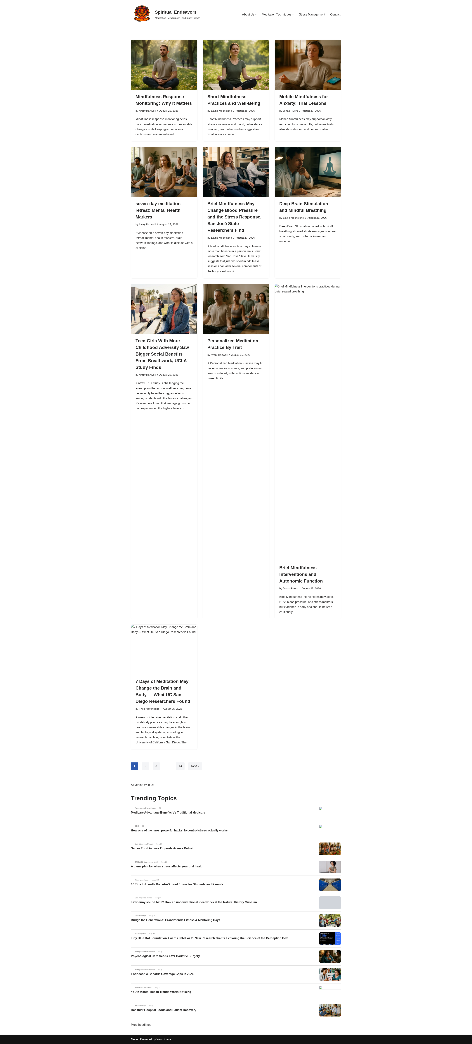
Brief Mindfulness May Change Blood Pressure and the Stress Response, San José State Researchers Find (234, 217)
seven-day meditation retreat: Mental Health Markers (158, 210)
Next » (195, 766)
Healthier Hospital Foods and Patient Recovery (163, 1010)
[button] (256, 14)
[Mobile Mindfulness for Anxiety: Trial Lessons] (308, 65)
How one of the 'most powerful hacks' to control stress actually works (179, 830)
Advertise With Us (142, 784)
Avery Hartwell (147, 110)
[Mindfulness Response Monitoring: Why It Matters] (164, 65)
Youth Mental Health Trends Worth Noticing (161, 991)
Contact (335, 14)
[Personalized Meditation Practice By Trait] (236, 309)
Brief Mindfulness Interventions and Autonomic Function (301, 574)
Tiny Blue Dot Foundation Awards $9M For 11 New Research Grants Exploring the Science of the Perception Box (209, 938)
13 (180, 766)
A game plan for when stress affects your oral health (167, 866)
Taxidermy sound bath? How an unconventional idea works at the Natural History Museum (194, 902)
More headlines (141, 1024)
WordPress (164, 1039)
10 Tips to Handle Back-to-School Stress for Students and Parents (177, 884)
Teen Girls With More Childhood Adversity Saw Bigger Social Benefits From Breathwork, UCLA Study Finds (162, 354)
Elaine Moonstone (221, 110)
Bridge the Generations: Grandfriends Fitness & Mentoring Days (175, 920)
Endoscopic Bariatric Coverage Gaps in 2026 (162, 974)
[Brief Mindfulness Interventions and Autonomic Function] (308, 422)
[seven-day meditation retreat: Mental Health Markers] (164, 172)
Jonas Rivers (290, 110)
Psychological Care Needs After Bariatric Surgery (165, 956)
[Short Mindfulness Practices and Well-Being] (236, 65)
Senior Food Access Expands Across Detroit (162, 848)
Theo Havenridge (149, 708)
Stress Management (312, 14)
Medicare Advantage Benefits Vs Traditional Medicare (168, 812)
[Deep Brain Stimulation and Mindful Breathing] (308, 172)
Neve (134, 1039)
